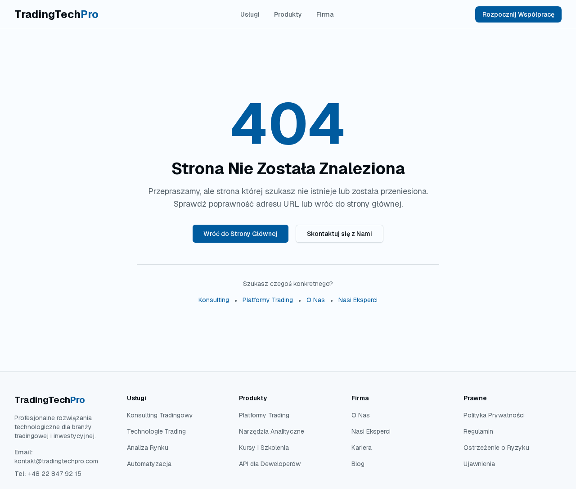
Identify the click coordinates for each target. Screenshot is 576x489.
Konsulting (213, 300)
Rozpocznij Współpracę (518, 14)
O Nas (315, 300)
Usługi (250, 14)
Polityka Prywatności (494, 415)
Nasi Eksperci (358, 300)
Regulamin (478, 431)
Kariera (361, 448)
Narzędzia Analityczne (271, 431)
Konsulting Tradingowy (160, 415)
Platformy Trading (268, 300)
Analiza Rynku (147, 448)
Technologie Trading (156, 431)
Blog (357, 464)
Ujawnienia (479, 464)
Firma (324, 14)
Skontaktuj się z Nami (339, 234)
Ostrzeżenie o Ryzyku (496, 448)
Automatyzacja (149, 464)
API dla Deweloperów (270, 464)
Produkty (288, 14)
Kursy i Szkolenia (264, 448)
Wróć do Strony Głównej (240, 234)
